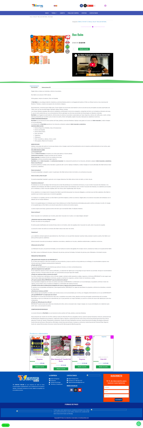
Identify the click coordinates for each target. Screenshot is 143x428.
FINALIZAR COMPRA (73, 13)
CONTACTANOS (94, 13)
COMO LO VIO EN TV (83, 21)
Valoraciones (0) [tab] (46, 87)
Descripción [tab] (34, 87)
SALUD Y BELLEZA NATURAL (40, 16)
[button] (68, 36)
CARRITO (62, 13)
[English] (54, 5)
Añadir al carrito (84, 49)
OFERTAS (84, 13)
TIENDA (54, 13)
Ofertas (90, 21)
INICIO (47, 13)
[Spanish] (56, 5)
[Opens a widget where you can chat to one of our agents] (5, 425)
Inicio (31, 16)
